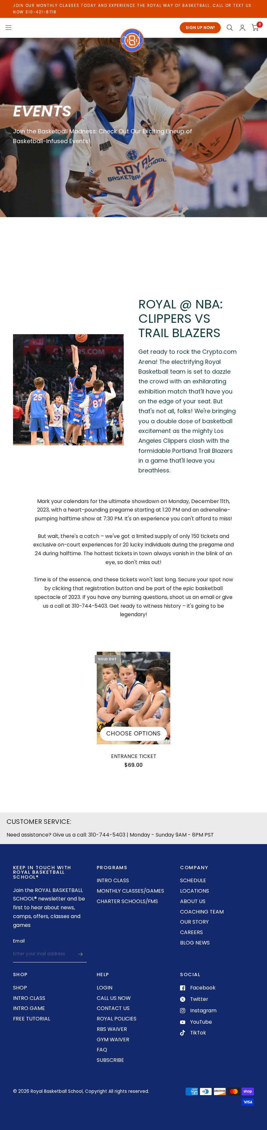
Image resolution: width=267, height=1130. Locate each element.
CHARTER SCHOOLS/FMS (127, 901)
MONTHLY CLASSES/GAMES (130, 891)
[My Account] (242, 27)
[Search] (229, 27)
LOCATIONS (194, 891)
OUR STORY (194, 922)
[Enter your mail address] (80, 953)
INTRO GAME (29, 1008)
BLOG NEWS (195, 942)
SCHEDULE (193, 880)
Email (19, 941)
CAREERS (191, 932)
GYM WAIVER (113, 1039)
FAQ (102, 1049)
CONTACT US (113, 1008)
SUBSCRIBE (110, 1060)
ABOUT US (192, 901)
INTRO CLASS (113, 880)
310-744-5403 (106, 835)
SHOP (20, 987)
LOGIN (104, 987)
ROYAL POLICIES (116, 1018)
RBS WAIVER (112, 1029)
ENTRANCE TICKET (133, 756)
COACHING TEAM (202, 911)
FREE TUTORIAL (31, 1018)
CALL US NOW (114, 998)
